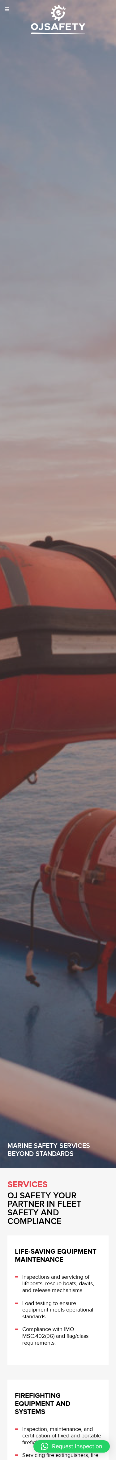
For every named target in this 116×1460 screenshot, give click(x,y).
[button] (71, 1446)
